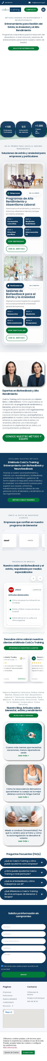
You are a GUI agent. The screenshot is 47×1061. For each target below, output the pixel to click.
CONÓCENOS (8, 1002)
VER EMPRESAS (16, 241)
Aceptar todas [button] (28, 1052)
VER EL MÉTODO (17, 249)
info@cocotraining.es (38, 2)
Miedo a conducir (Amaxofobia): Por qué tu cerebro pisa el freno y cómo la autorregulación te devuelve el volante (23, 834)
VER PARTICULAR (16, 330)
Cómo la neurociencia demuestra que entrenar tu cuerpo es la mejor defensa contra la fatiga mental (23, 792)
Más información (10, 1048)
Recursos (7, 1006)
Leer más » (23, 755)
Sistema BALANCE (10, 999)
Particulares (8, 995)
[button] (43, 10)
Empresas (7, 992)
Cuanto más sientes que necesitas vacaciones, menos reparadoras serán (23, 750)
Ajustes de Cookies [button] (12, 1052)
